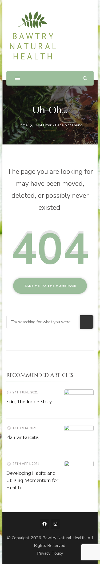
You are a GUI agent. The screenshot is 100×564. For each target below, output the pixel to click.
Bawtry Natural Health (64, 538)
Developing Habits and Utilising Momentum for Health (32, 480)
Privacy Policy (50, 553)
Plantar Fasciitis (22, 437)
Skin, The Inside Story (29, 401)
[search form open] (85, 78)
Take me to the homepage (50, 286)
